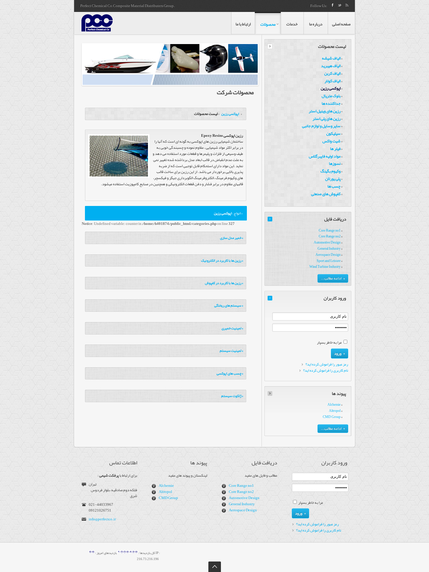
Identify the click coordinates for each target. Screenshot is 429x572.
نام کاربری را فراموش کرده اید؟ (325, 371)
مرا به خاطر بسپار (329, 342)
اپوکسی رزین (230, 113)
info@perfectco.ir (102, 519)
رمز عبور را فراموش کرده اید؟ (327, 364)
